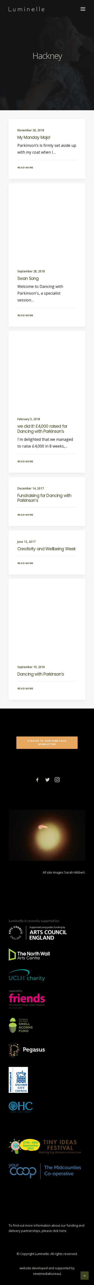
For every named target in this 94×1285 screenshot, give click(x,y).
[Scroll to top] (85, 1275)
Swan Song (28, 278)
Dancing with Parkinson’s (40, 674)
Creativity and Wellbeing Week (46, 549)
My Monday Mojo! (33, 137)
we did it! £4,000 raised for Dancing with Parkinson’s (42, 428)
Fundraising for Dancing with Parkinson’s (44, 498)
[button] (83, 9)
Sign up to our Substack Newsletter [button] (47, 742)
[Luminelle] (26, 9)
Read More (26, 167)
